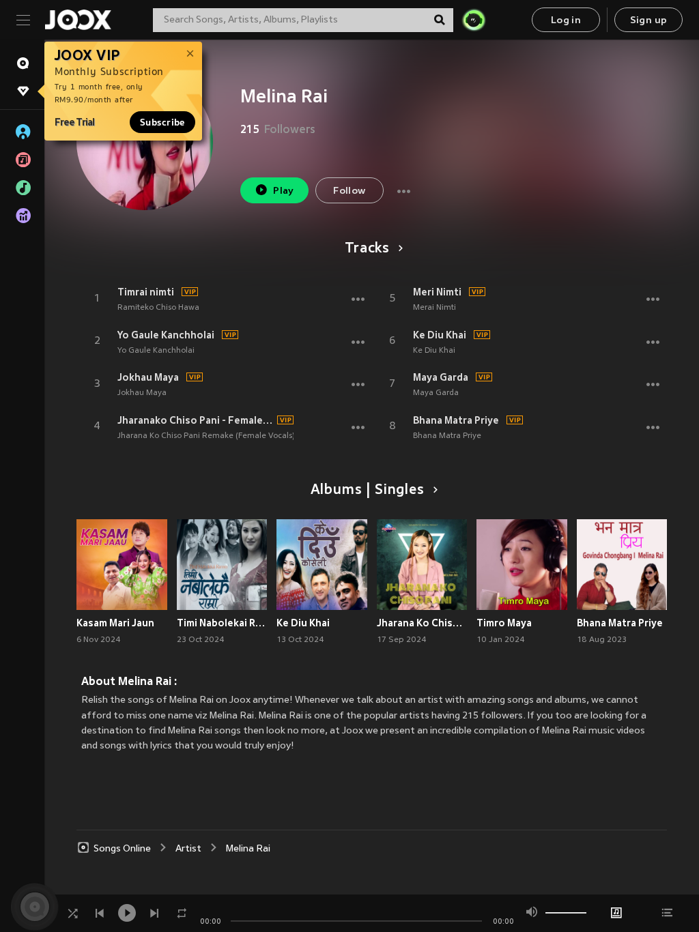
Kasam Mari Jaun (115, 622)
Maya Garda (440, 377)
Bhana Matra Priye (456, 420)
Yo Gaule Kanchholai (165, 335)
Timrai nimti (145, 292)
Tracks (367, 249)
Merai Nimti (434, 308)
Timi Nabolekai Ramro (222, 622)
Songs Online (122, 849)
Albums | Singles (368, 490)
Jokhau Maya (148, 377)
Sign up (649, 21)
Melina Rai (248, 849)
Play (283, 191)
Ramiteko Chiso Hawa (158, 308)
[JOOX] (78, 20)
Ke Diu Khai (439, 335)
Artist (188, 849)
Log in (566, 21)
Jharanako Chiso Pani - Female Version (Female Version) (195, 420)
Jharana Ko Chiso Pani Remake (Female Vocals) (206, 436)
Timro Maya (504, 622)
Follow (349, 191)
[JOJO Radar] (473, 19)
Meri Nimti (437, 292)
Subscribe (162, 122)
